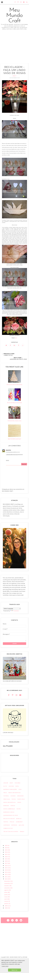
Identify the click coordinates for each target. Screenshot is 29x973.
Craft (14, 76)
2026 (6, 845)
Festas (14, 799)
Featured (17, 783)
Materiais (14, 825)
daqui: (16, 337)
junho (6, 894)
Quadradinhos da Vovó (10, 815)
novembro (7, 883)
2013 (6, 872)
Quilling (21, 825)
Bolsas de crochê (9, 818)
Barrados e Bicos (8, 812)
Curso (19, 802)
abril (5, 899)
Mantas (13, 805)
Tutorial (6, 796)
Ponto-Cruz (21, 799)
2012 (6, 874)
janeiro (6, 903)
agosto (6, 890)
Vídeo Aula (6, 799)
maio (6, 897)
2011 (6, 876)
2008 (6, 908)
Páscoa (12, 821)
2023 (6, 850)
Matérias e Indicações (10, 789)
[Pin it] (18, 345)
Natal (17, 786)
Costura (11, 786)
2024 (6, 847)
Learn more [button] (5, 966)
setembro (7, 888)
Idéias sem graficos (14, 792)
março (6, 901)
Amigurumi (20, 796)
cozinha (13, 796)
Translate (16, 610)
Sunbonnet (19, 821)
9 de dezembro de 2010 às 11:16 (12, 452)
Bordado (6, 805)
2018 (6, 861)
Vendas (22, 831)
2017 (6, 863)
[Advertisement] (14, 44)
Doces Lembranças (9, 809)
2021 (6, 854)
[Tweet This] (6, 345)
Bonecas (18, 818)
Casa (20, 789)
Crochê (5, 783)
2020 (6, 856)
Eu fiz (5, 786)
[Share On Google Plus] (14, 345)
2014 (6, 870)
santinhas (6, 825)
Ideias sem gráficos (9, 802)
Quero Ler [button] (14, 970)
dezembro (7, 881)
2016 (6, 865)
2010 (6, 879)
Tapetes (5, 821)
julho (6, 892)
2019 (6, 859)
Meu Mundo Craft (14, 16)
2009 (6, 905)
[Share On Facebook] (10, 345)
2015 (6, 867)
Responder (24, 464)
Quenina (8, 450)
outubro (6, 885)
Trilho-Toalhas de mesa (10, 831)
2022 (6, 852)
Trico (5, 792)
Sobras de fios (8, 828)
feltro (19, 809)
